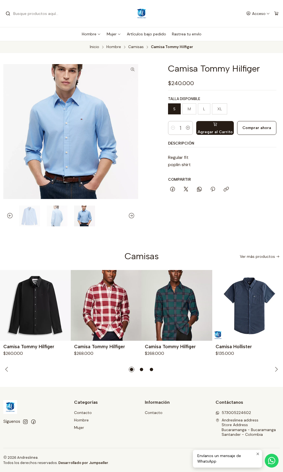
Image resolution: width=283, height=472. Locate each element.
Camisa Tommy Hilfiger (28, 346)
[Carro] (276, 14)
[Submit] (8, 13)
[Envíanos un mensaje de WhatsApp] (272, 461)
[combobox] (33, 13)
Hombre (89, 34)
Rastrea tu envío (186, 34)
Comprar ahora (256, 127)
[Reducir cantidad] (173, 128)
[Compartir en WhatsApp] (199, 190)
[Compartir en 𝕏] (186, 190)
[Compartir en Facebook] (172, 190)
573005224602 (236, 412)
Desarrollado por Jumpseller (83, 462)
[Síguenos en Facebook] (33, 421)
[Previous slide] (7, 216)
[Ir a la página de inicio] (141, 13)
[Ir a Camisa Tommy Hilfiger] (35, 305)
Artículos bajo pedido (146, 34)
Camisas (136, 47)
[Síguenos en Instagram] (25, 421)
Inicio (94, 47)
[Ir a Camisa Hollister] (247, 305)
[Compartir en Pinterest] (213, 190)
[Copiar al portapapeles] (226, 190)
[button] (131, 369)
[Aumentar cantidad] (188, 128)
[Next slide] (134, 216)
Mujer (112, 34)
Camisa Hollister (234, 346)
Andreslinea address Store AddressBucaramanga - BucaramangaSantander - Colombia (249, 427)
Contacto (83, 412)
